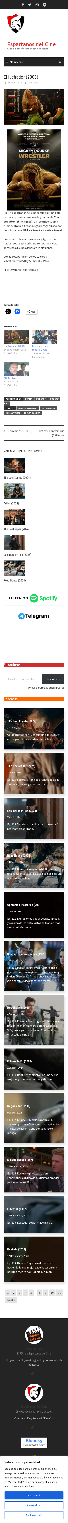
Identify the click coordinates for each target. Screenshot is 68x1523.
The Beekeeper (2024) (17, 529)
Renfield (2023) (16, 1249)
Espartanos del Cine (31, 44)
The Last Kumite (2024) (17, 477)
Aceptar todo (34, 1495)
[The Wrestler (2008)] (16, 337)
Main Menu (16, 62)
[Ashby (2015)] (16, 369)
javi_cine (33, 82)
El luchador (48, 408)
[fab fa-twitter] (32, 1373)
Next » (11, 1300)
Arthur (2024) (11, 503)
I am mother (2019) (20, 431)
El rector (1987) (17, 1209)
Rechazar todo (34, 1515)
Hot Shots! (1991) (18, 1007)
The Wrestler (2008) (14, 346)
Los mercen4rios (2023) (17, 554)
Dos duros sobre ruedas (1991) (26, 954)
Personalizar (34, 1505)
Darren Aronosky (28, 408)
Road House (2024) (15, 580)
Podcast (41, 398)
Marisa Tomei (12, 413)
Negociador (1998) (18, 1106)
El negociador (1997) (20, 1160)
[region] (34, 1489)
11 (59, 1292)
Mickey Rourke (32, 413)
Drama (28, 398)
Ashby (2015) (10, 377)
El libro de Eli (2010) (19, 1061)
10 (52, 1292)
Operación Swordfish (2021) (24, 905)
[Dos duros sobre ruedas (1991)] (44, 337)
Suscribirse (53, 679)
